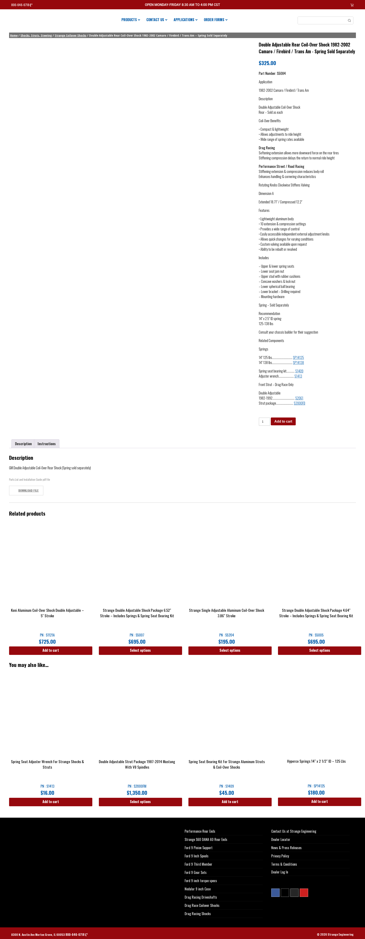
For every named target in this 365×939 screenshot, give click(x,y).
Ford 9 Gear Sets (196, 872)
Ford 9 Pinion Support (198, 847)
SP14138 (298, 362)
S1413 (298, 376)
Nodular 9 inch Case (198, 888)
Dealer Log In (279, 872)
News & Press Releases (286, 847)
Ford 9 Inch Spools (196, 855)
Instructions (47, 443)
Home (14, 35)
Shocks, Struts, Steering (36, 35)
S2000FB (299, 403)
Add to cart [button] (50, 650)
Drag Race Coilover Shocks (202, 905)
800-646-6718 (20, 5)
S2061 (299, 398)
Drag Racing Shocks (198, 913)
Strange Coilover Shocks (70, 35)
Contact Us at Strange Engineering (293, 831)
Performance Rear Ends (200, 831)
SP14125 (298, 357)
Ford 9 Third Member (198, 864)
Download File (28, 490)
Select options (140, 650)
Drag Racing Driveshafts (201, 897)
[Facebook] (275, 892)
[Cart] (352, 5)
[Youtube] (304, 892)
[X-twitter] (285, 892)
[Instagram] (294, 892)
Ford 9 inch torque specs (201, 880)
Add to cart (283, 421)
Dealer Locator (280, 839)
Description (23, 443)
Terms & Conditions (284, 864)
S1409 (299, 371)
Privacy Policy (280, 855)
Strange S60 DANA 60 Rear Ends (206, 839)
